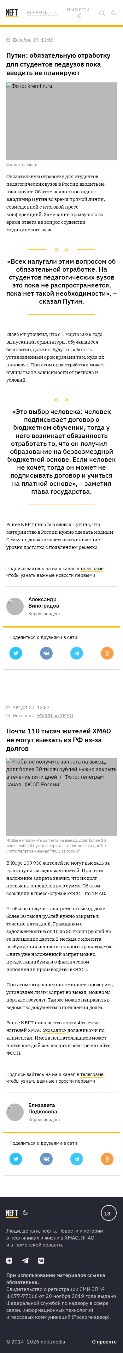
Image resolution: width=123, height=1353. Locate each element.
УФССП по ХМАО (55, 715)
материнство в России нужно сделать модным (59, 532)
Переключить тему (114, 13)
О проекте (104, 1341)
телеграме (91, 568)
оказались (55, 1030)
